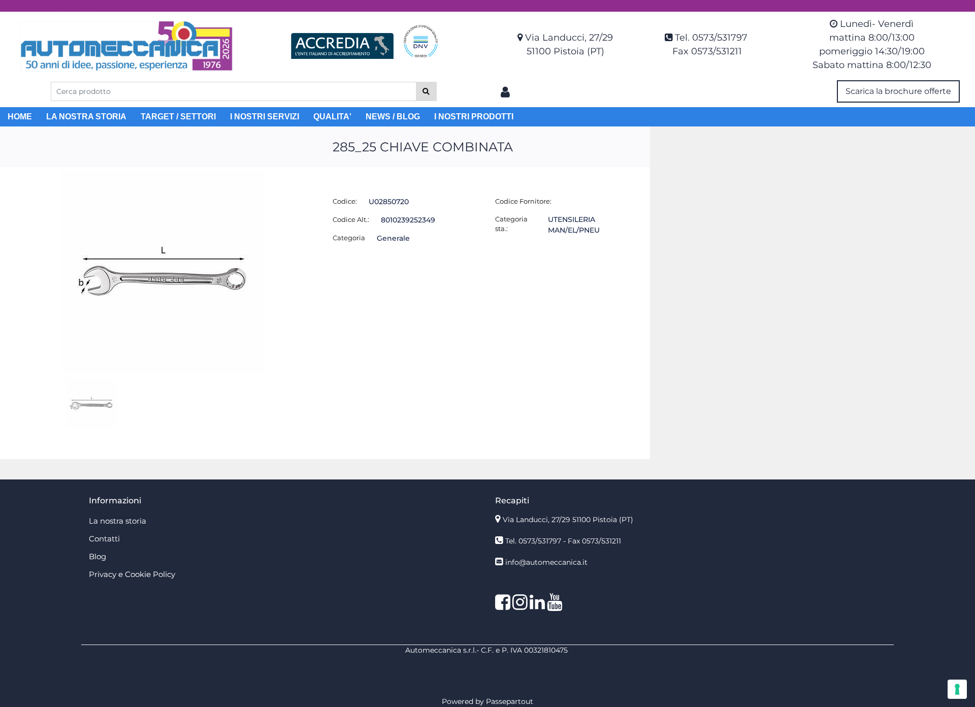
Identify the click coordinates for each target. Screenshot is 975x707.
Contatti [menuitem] (104, 538)
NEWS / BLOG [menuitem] (393, 116)
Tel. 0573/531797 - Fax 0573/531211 (563, 540)
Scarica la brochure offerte (898, 91)
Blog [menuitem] (97, 556)
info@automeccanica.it (546, 562)
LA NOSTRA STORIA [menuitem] (86, 116)
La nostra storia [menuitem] (117, 521)
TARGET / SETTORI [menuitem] (178, 116)
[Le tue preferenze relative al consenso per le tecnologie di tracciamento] (957, 689)
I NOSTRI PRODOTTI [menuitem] (473, 116)
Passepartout (509, 701)
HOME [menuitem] (20, 116)
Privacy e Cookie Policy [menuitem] (132, 574)
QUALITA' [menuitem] (332, 116)
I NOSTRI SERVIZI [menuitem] (264, 116)
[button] (426, 91)
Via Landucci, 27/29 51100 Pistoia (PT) (568, 519)
